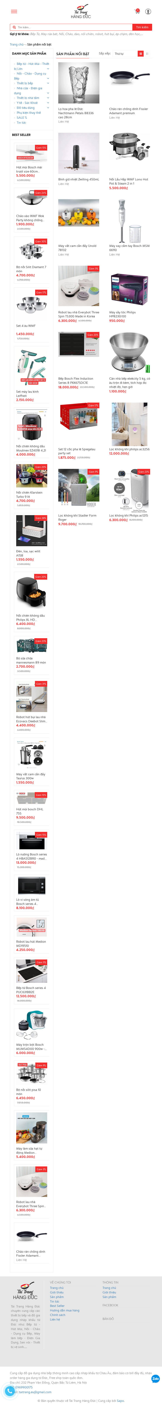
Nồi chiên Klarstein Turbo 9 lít (29, 494)
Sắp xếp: (105, 53)
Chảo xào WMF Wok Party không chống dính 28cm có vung (30, 218)
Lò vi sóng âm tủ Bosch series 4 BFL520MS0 (27, 901)
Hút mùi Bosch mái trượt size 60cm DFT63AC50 (29, 169)
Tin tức (21, 122)
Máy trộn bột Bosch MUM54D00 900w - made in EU (30, 1046)
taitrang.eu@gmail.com (35, 1392)
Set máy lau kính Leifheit (27, 393)
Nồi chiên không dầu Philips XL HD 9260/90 (30, 617)
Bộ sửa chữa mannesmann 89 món (31, 660)
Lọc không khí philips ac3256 (129, 449)
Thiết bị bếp (25, 83)
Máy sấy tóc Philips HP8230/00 (122, 314)
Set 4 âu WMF (26, 326)
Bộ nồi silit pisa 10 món (28, 1092)
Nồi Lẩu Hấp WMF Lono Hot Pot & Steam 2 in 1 (128, 181)
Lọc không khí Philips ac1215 (128, 515)
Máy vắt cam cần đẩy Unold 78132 (77, 248)
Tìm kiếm (142, 27)
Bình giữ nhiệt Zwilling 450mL (78, 179)
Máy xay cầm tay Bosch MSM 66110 (129, 248)
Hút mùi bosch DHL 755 (29, 811)
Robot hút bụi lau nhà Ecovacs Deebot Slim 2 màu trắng (31, 719)
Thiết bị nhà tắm (28, 98)
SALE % (22, 117)
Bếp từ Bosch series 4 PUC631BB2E (31, 990)
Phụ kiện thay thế (29, 112)
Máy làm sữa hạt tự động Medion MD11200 (29, 1150)
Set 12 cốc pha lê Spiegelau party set (76, 451)
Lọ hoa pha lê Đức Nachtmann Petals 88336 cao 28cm (76, 113)
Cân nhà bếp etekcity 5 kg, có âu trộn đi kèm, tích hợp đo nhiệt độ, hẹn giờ (129, 382)
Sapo (120, 1400)
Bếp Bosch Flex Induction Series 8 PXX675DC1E (75, 380)
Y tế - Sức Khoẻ (27, 102)
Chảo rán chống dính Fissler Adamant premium (30, 1253)
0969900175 (24, 1387)
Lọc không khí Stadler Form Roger (77, 517)
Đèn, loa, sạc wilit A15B (28, 553)
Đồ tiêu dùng (26, 107)
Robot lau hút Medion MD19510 (31, 943)
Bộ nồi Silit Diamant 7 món (31, 269)
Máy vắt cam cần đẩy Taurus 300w (30, 776)
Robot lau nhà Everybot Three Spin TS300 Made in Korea (31, 1204)
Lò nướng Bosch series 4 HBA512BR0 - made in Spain (31, 856)
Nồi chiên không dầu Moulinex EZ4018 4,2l (31, 448)
